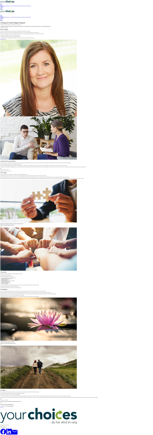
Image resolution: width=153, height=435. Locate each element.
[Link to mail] (15, 434)
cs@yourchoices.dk (4, 427)
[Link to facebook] (3, 434)
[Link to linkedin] (9, 434)
